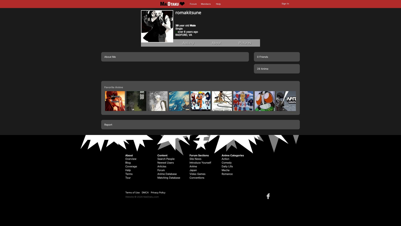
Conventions (197, 177)
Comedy (227, 162)
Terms (129, 173)
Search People (165, 158)
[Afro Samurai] (286, 110)
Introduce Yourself (200, 162)
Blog (128, 162)
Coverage (131, 166)
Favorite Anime (113, 87)
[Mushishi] (136, 110)
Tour (128, 177)
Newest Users (165, 162)
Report (108, 124)
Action (225, 158)
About (216, 43)
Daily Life (227, 166)
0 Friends (262, 56)
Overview (130, 158)
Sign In (285, 3)
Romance (227, 173)
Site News (195, 158)
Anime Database (167, 173)
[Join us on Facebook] (268, 196)
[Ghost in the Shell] (222, 110)
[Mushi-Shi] (179, 110)
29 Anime (262, 68)
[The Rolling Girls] (115, 110)
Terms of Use (132, 192)
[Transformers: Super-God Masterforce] (243, 110)
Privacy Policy (158, 192)
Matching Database (168, 177)
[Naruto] (200, 110)
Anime (193, 166)
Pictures (245, 43)
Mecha (225, 170)
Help (218, 4)
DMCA (145, 192)
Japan (193, 170)
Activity (188, 43)
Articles (161, 166)
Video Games (197, 173)
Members (206, 4)
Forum (193, 4)
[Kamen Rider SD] (264, 110)
